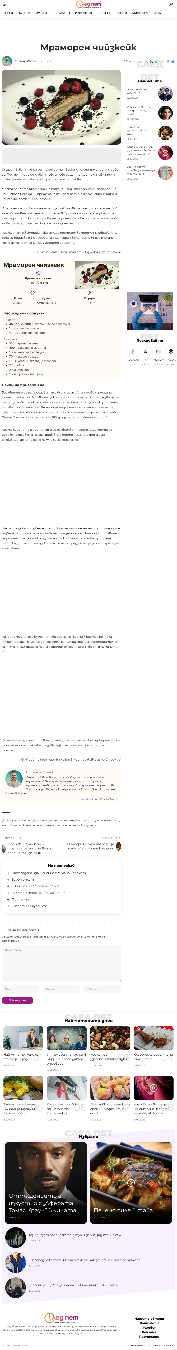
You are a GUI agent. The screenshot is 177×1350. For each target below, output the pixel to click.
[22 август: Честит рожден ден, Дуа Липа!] (165, 113)
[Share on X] (151, 61)
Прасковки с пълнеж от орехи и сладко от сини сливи (110, 1108)
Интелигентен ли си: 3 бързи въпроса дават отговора (66, 1059)
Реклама (149, 1332)
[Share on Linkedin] (162, 61)
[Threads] (170, 356)
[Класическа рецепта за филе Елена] (154, 1038)
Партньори (149, 1337)
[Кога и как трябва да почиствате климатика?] (67, 1088)
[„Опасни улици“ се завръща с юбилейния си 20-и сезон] (15, 1287)
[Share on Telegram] (167, 61)
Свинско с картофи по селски (36, 886)
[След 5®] (88, 4)
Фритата (20, 899)
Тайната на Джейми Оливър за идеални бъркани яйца (20, 1108)
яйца (93, 825)
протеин (48, 825)
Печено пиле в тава (123, 1210)
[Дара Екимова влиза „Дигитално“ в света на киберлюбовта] (165, 152)
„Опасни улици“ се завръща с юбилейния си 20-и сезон (74, 1285)
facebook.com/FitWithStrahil (99, 799)
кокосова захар (109, 820)
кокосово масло (12, 825)
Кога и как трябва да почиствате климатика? (64, 1108)
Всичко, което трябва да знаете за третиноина (141, 170)
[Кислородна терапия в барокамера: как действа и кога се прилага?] (15, 1262)
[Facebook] (133, 356)
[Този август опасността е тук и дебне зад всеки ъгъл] (15, 1237)
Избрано (88, 1136)
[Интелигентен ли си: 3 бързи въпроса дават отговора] (67, 1038)
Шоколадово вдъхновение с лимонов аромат (49, 873)
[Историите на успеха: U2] (165, 93)
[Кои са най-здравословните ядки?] (165, 133)
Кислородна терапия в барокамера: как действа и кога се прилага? (85, 1260)
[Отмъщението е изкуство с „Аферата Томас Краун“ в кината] (46, 1183)
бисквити (25, 820)
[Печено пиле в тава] (131, 1183)
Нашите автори (149, 1319)
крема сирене (32, 825)
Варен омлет (23, 879)
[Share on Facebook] (146, 61)
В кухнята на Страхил (59, 820)
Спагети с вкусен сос (30, 906)
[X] (145, 356)
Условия (149, 1328)
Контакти (149, 1323)
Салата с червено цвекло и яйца (39, 893)
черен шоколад (79, 825)
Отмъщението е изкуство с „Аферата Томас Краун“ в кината (42, 1203)
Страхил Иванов (26, 61)
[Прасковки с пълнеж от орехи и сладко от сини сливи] (110, 1088)
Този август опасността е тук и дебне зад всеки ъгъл (75, 1235)
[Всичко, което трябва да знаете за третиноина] (165, 172)
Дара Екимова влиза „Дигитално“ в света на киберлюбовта (141, 150)
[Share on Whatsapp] (156, 61)
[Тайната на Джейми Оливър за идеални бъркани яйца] (23, 1088)
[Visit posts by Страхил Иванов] (7, 61)
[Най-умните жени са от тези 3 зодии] (23, 1038)
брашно (38, 820)
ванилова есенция (87, 820)
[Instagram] (158, 356)
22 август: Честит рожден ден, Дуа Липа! (140, 111)
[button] (6, 4)
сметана (61, 825)
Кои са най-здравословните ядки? (138, 130)
